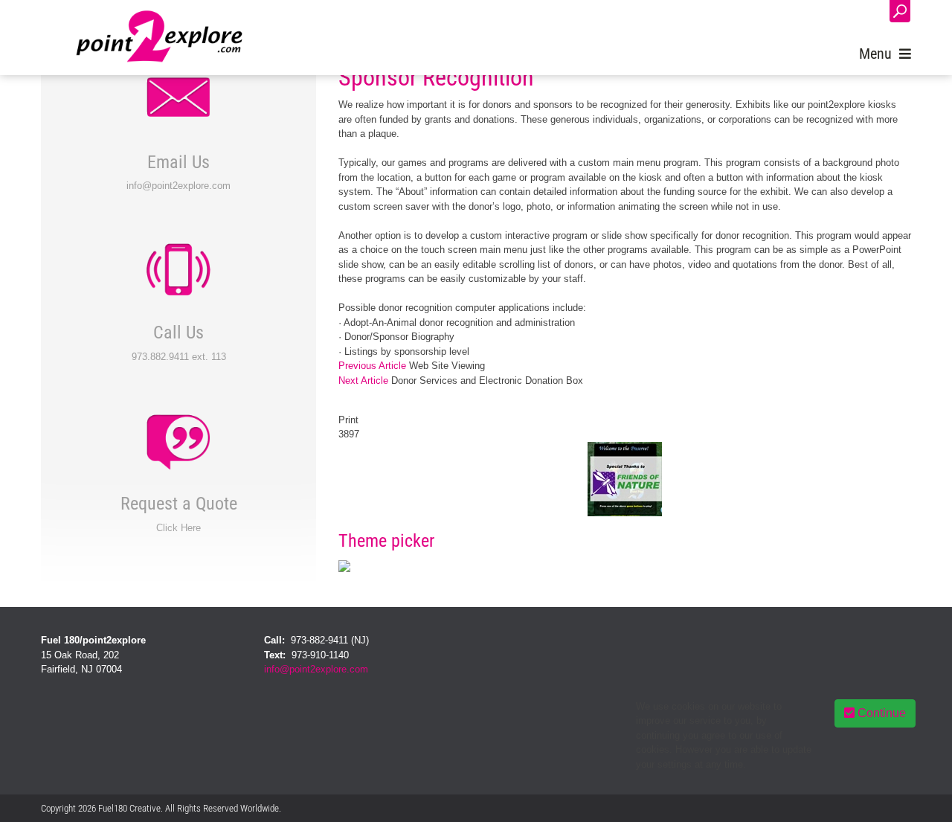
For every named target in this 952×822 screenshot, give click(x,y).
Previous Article (372, 365)
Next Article (363, 380)
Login (862, 12)
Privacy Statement (814, 808)
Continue (880, 713)
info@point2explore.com (316, 669)
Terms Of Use (885, 808)
